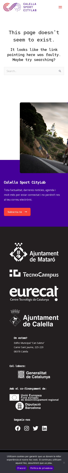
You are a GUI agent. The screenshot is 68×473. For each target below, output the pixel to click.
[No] (64, 462)
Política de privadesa (41, 468)
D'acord (21, 468)
